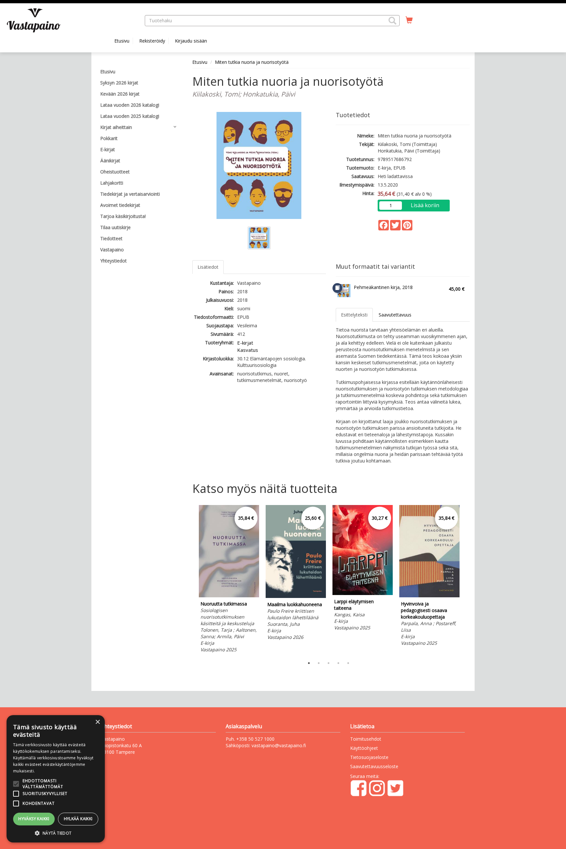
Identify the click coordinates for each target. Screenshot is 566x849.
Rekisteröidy (152, 41)
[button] (392, 21)
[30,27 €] (362, 593)
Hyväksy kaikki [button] (33, 819)
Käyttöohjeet (364, 748)
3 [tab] (328, 663)
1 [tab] (309, 663)
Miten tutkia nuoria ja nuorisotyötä (252, 62)
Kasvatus (247, 350)
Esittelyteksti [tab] (354, 315)
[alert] (56, 778)
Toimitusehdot (365, 739)
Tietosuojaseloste (369, 757)
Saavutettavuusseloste (374, 766)
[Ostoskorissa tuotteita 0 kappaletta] (409, 20)
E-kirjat (245, 342)
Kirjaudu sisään (191, 41)
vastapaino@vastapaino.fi (279, 745)
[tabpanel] (229, 580)
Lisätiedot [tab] (208, 267)
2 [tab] (318, 663)
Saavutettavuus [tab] (395, 315)
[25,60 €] (296, 596)
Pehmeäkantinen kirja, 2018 (383, 287)
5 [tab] (348, 663)
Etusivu (121, 41)
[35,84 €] (229, 595)
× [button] (97, 722)
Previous (190, 580)
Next (466, 580)
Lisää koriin (425, 205)
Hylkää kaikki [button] (78, 819)
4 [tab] (338, 663)
